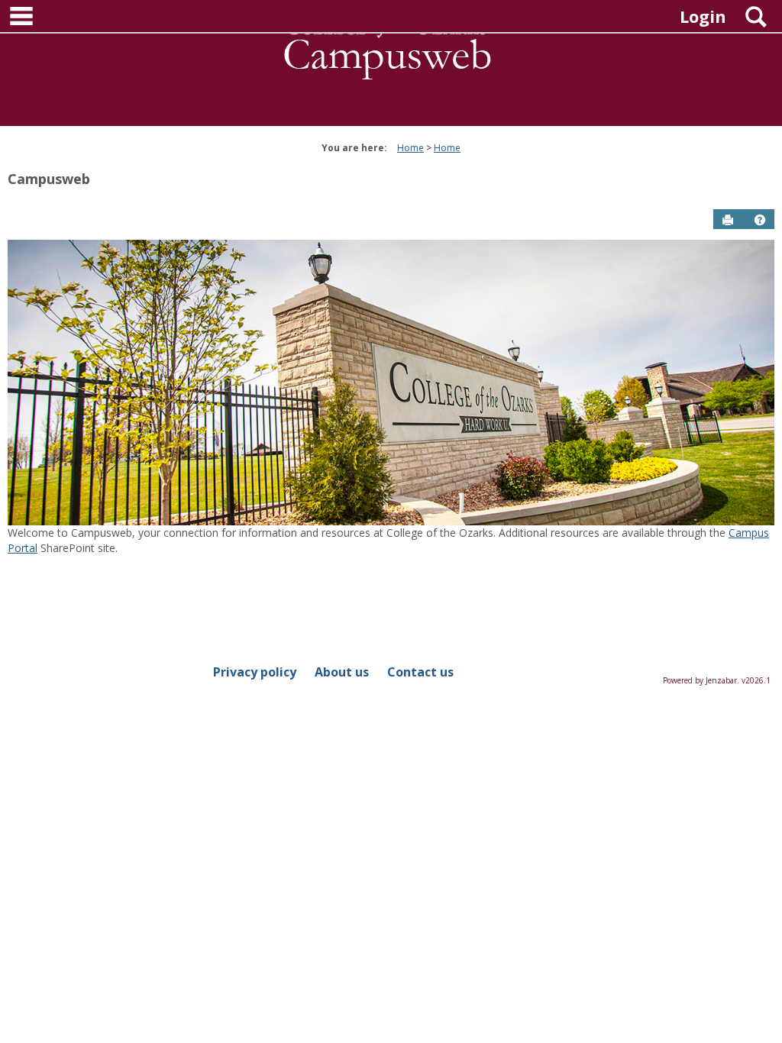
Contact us (420, 672)
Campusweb (49, 179)
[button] (759, 220)
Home (410, 147)
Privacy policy (254, 672)
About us (342, 672)
